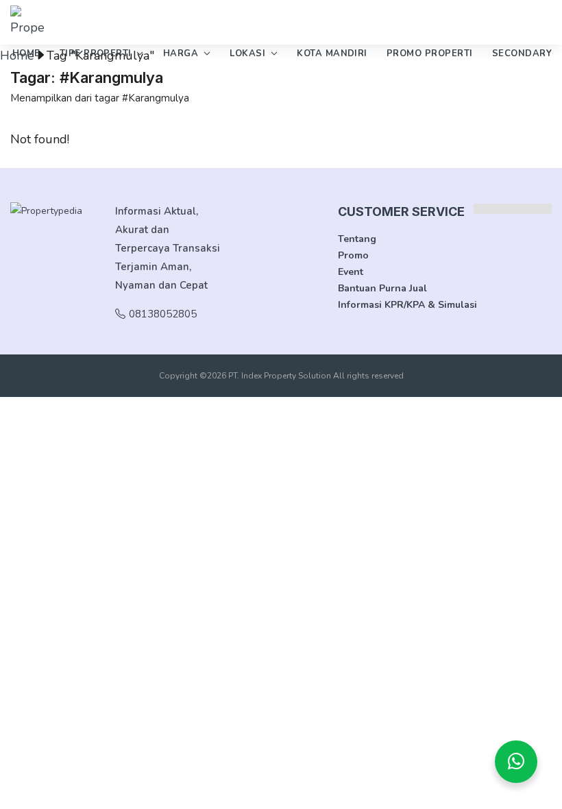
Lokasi (247, 53)
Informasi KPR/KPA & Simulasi (407, 304)
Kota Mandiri (332, 53)
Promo (353, 255)
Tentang (357, 238)
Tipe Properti (96, 53)
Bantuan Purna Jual (382, 288)
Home (26, 53)
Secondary (522, 53)
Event (350, 271)
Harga (180, 53)
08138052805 (163, 314)
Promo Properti (430, 53)
